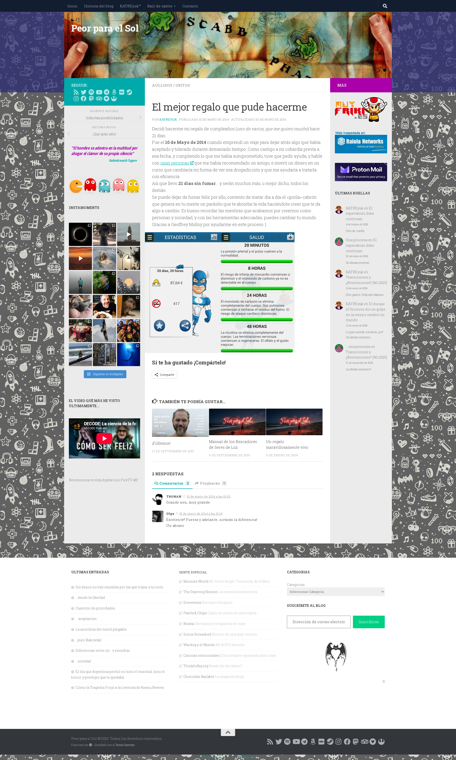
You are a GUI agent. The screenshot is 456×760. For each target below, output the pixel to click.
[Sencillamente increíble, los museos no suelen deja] (104, 354)
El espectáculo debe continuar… (360, 213)
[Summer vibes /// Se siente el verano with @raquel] (80, 282)
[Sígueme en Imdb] (121, 92)
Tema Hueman (125, 745)
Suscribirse (369, 621)
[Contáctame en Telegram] (106, 92)
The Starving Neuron (200, 592)
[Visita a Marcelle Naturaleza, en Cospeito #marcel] (104, 234)
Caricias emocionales (201, 655)
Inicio (72, 6)
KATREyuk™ (130, 6)
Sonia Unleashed (197, 634)
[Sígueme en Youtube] (99, 92)
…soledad (83, 661)
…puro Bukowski (89, 640)
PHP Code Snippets (211, 757)
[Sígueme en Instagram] (76, 98)
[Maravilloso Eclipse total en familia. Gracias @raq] (80, 234)
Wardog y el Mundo (199, 644)
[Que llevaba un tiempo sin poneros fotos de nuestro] (128, 306)
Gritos (183, 85)
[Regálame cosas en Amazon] (114, 92)
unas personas (174, 163)
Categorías (296, 584)
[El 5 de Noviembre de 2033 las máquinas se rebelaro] (104, 306)
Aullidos (162, 85)
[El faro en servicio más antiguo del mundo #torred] (128, 234)
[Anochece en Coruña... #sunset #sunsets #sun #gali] (80, 258)
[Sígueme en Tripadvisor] (99, 98)
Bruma (188, 623)
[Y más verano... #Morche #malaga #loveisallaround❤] (128, 258)
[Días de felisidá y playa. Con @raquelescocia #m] (80, 354)
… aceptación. (86, 618)
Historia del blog (98, 6)
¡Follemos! (161, 443)
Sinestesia (192, 602)
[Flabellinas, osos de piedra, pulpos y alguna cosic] (104, 282)
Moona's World (196, 581)
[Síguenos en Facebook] (83, 98)
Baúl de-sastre (159, 6)
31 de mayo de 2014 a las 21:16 (201, 513)
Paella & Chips (195, 613)
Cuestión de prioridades (95, 608)
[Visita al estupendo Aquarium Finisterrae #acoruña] (104, 258)
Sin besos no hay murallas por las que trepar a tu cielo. (120, 587)
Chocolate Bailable (198, 676)
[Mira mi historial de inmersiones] (106, 98)
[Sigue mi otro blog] (114, 98)
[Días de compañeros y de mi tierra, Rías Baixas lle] (80, 330)
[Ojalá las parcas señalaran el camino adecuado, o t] (128, 282)
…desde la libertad (90, 597)
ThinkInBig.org (195, 666)
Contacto (190, 6)
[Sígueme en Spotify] (91, 92)
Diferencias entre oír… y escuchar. (103, 650)
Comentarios (174, 483)
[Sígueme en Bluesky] (83, 92)
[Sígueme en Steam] (129, 92)
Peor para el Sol (104, 28)
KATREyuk (168, 119)
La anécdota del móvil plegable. (101, 629)
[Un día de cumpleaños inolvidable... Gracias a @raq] (104, 330)
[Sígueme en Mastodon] (91, 98)
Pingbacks (212, 483)
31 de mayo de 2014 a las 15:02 (208, 496)
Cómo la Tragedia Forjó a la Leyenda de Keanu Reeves (120, 687)
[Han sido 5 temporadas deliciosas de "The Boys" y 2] (128, 330)
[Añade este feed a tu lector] (76, 92)
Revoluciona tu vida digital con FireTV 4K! (103, 480)
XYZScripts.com (247, 757)
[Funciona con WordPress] (90, 745)
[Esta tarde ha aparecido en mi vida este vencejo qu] (80, 306)
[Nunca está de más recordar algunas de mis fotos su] (128, 354)
